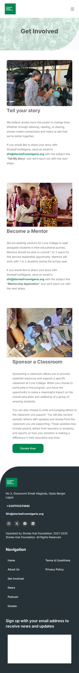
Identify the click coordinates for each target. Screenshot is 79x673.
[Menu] (72, 9)
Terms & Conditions (57, 560)
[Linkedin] (33, 524)
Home (11, 560)
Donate (12, 606)
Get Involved (16, 578)
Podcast (13, 596)
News (11, 587)
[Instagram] (9, 524)
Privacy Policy (54, 569)
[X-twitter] (17, 524)
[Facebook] (25, 524)
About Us (14, 569)
